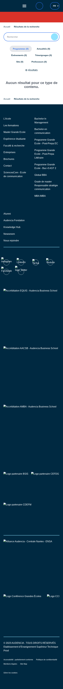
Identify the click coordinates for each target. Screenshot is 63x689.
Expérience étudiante (15, 139)
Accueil (7, 27)
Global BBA (40, 175)
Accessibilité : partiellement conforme (18, 660)
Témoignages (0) (43, 55)
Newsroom (9, 234)
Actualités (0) (43, 49)
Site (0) (19, 62)
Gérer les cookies (10, 673)
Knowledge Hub (12, 227)
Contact (8, 165)
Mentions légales (10, 664)
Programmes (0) (21, 49)
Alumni (7, 213)
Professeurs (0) (39, 62)
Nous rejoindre (11, 240)
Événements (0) (19, 55)
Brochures (9, 159)
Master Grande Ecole (14, 132)
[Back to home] (12, 6)
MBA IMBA (40, 196)
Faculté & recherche (14, 145)
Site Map (23, 664)
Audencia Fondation (14, 220)
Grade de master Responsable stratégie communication (46, 185)
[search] (39, 6)
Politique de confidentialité (46, 660)
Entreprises (9, 152)
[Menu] (24, 6)
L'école (7, 118)
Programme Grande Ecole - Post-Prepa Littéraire (44, 154)
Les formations (11, 125)
